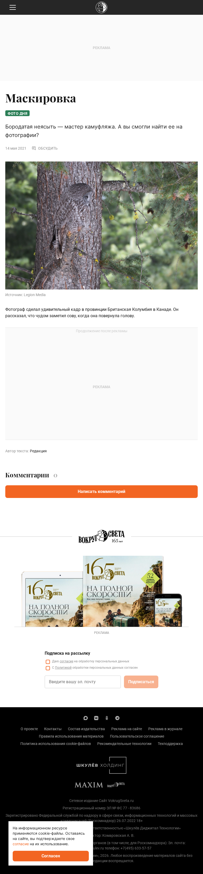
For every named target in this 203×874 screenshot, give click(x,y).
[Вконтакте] (96, 718)
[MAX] (86, 718)
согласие (66, 661)
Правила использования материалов (71, 736)
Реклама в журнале (165, 729)
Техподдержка (170, 744)
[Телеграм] (117, 718)
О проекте (29, 729)
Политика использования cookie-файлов (55, 744)
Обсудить (48, 148)
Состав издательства (86, 729)
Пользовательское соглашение (137, 736)
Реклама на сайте (126, 729)
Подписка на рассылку (67, 653)
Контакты (53, 729)
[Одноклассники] (107, 718)
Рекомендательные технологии (124, 744)
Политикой (63, 667)
